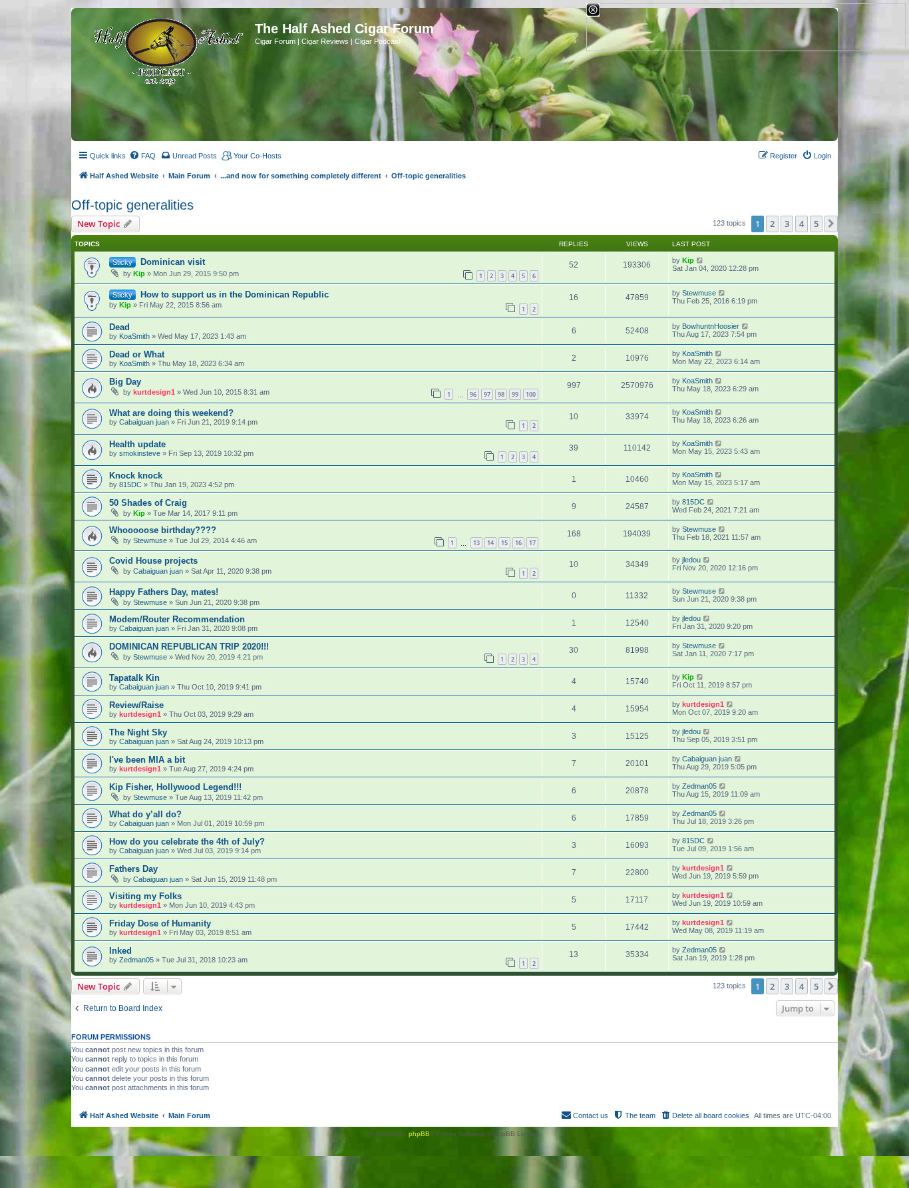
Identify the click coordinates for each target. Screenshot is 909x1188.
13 (476, 542)
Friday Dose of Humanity (160, 923)
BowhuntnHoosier (710, 326)
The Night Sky (138, 732)
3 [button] (787, 224)
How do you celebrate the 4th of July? (187, 842)
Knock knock (135, 476)
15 (504, 542)
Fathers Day (133, 869)
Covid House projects (153, 561)
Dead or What (136, 354)
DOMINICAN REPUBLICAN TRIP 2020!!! (189, 647)
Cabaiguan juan (144, 422)
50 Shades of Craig (148, 503)
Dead (119, 327)
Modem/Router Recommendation (177, 619)
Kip (139, 274)
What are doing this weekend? (171, 413)
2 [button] (772, 224)
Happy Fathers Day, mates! (163, 592)
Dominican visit (172, 262)
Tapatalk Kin (134, 678)
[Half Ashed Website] (165, 49)
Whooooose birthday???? (162, 530)
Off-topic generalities (132, 205)
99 (515, 394)
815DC (130, 485)
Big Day (125, 382)
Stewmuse (699, 293)
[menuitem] (142, 156)
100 (531, 394)
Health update (137, 444)
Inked (120, 951)
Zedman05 (699, 786)
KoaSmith (134, 336)
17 (532, 542)
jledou (691, 560)
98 (501, 394)
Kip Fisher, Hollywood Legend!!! (175, 787)
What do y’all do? (145, 814)
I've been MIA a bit (147, 760)
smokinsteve (139, 453)
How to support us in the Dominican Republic (234, 294)
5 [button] (816, 224)
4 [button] (801, 224)
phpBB (419, 1133)
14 (490, 542)
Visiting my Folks (145, 896)
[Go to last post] (700, 260)
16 (518, 542)
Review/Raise (136, 705)
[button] (831, 224)
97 (487, 394)
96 (473, 394)
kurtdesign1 (154, 392)
